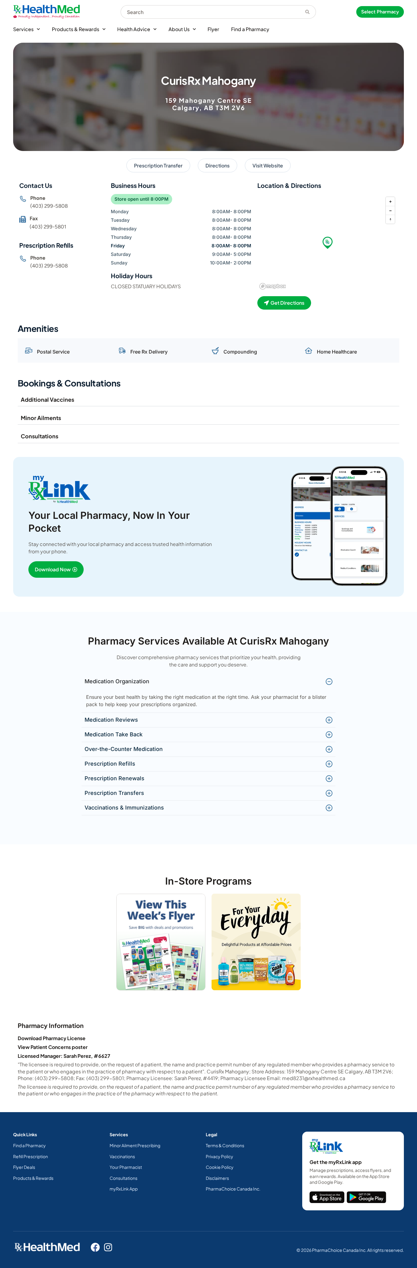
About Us (179, 29)
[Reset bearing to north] (390, 219)
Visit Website (267, 165)
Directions (217, 165)
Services (23, 29)
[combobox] (210, 12)
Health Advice (133, 29)
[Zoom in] (390, 201)
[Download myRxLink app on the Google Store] (366, 1197)
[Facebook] (95, 1247)
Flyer (213, 29)
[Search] (307, 12)
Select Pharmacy (380, 12)
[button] (327, 243)
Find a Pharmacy (250, 29)
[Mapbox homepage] (272, 286)
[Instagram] (108, 1247)
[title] (327, 1197)
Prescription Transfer (158, 165)
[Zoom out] (390, 210)
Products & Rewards (75, 29)
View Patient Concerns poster (53, 1047)
